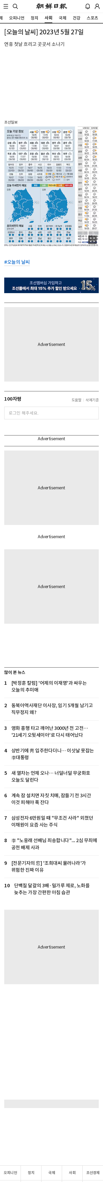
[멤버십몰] (51, 285)
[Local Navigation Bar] (6, 6)
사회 (72, 1172)
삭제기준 (92, 400)
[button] (6, 6)
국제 (51, 1172)
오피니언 (10, 1172)
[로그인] (97, 6)
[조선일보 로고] (51, 6)
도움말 (77, 400)
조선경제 (93, 1172)
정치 (31, 1172)
